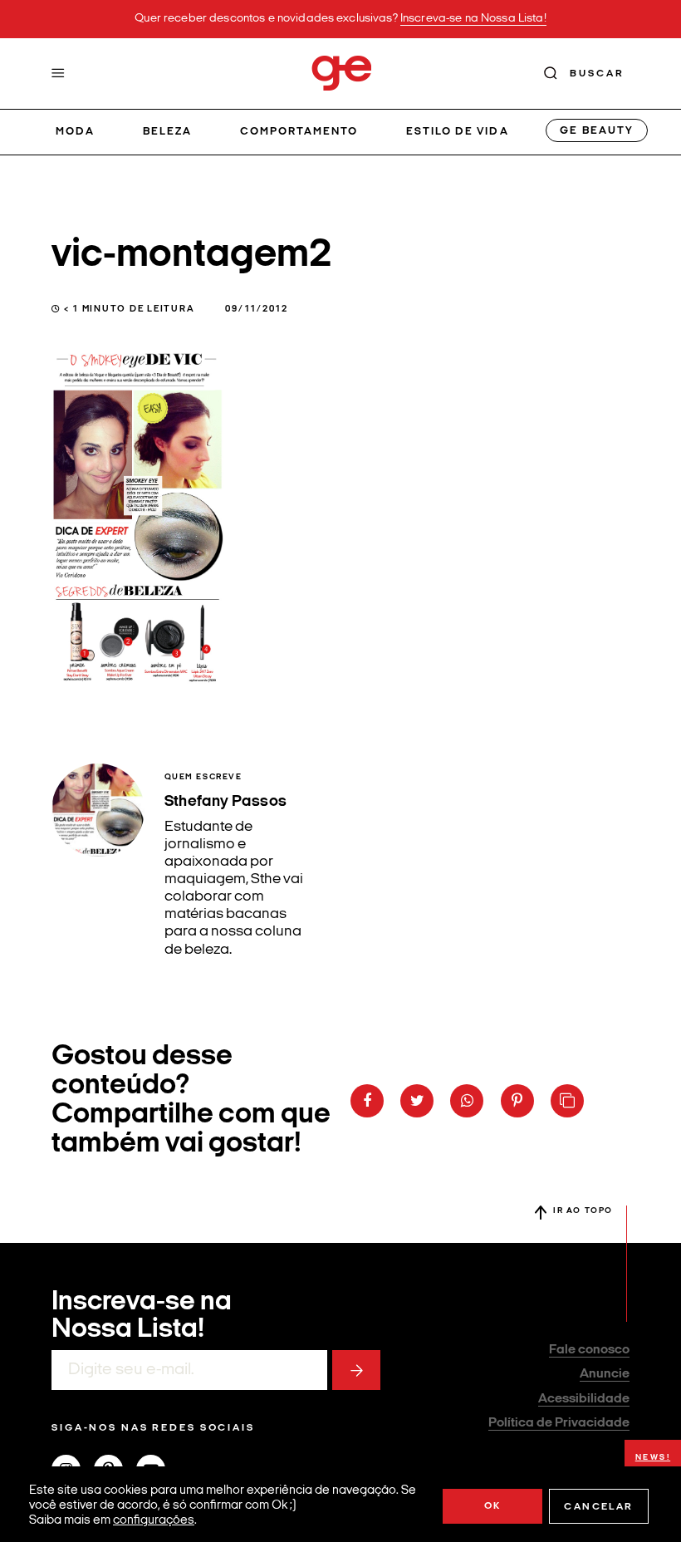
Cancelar (598, 1507)
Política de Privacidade (559, 1423)
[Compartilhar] (367, 1100)
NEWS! (653, 1457)
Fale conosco (589, 1350)
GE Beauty (596, 130)
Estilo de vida (457, 131)
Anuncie (605, 1374)
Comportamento (299, 131)
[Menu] (58, 73)
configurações (153, 1521)
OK (493, 1506)
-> (356, 1370)
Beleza (167, 131)
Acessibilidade (584, 1399)
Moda (75, 131)
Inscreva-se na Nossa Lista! (473, 18)
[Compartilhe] (567, 1100)
